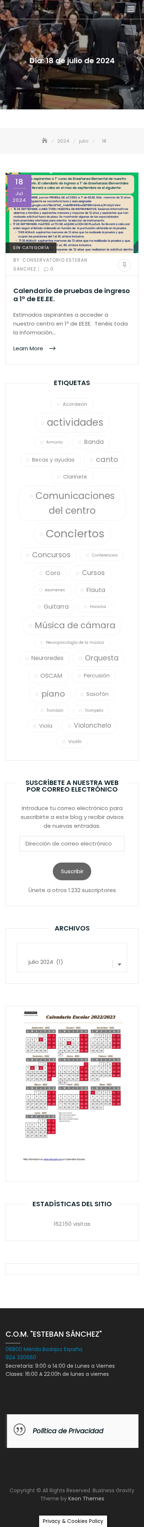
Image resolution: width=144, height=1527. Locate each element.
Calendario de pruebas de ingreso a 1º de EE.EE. (71, 294)
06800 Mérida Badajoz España (44, 1349)
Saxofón (97, 694)
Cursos (93, 572)
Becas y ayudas (53, 459)
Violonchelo (92, 725)
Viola (45, 726)
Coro (53, 573)
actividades (75, 422)
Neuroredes (47, 658)
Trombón (55, 710)
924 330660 (21, 1357)
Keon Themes (86, 1498)
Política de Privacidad (68, 1430)
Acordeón (75, 404)
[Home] (45, 140)
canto (107, 459)
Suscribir (72, 871)
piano (53, 694)
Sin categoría (31, 248)
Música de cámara (75, 625)
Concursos (51, 555)
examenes (55, 590)
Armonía (54, 442)
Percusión (97, 675)
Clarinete (75, 476)
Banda (94, 442)
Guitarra (56, 606)
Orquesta (102, 658)
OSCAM (51, 675)
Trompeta (94, 710)
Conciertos (75, 533)
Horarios (98, 606)
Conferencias (105, 555)
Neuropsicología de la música (75, 642)
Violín (75, 741)
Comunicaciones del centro (75, 503)
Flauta (95, 590)
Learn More (29, 348)
